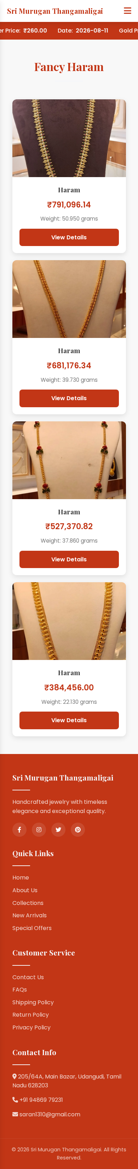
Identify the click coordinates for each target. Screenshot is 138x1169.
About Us (25, 890)
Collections (28, 903)
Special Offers (32, 928)
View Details (69, 237)
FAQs (19, 990)
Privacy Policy (31, 1027)
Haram (69, 189)
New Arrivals (29, 915)
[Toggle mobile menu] (127, 11)
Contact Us (28, 977)
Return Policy (30, 1015)
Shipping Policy (33, 1002)
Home (20, 877)
